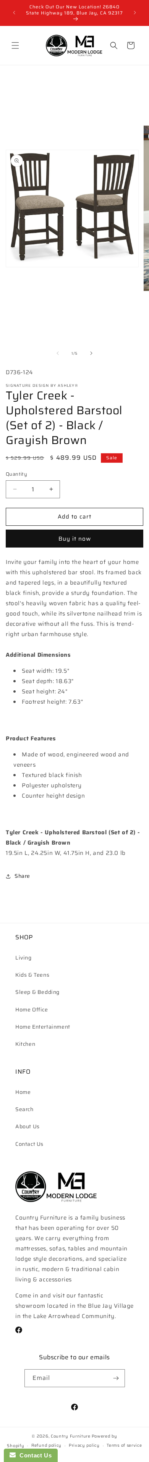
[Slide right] (91, 353)
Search (24, 1109)
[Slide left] (57, 353)
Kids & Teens (32, 975)
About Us (27, 1126)
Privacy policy (84, 1445)
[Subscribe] (116, 1378)
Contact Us (29, 1144)
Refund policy (46, 1445)
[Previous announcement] (14, 12)
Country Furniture (71, 1436)
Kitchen (25, 1044)
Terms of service (124, 1445)
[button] (15, 45)
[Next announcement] (134, 12)
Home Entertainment (42, 1027)
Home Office (31, 1009)
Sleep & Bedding (37, 992)
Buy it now (74, 538)
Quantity (16, 474)
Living (23, 957)
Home (23, 1092)
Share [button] (22, 876)
